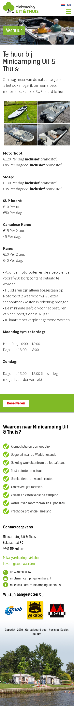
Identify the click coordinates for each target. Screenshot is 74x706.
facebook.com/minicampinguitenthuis (35, 585)
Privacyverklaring (15, 558)
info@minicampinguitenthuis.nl (30, 578)
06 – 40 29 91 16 (20, 572)
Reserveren (16, 403)
